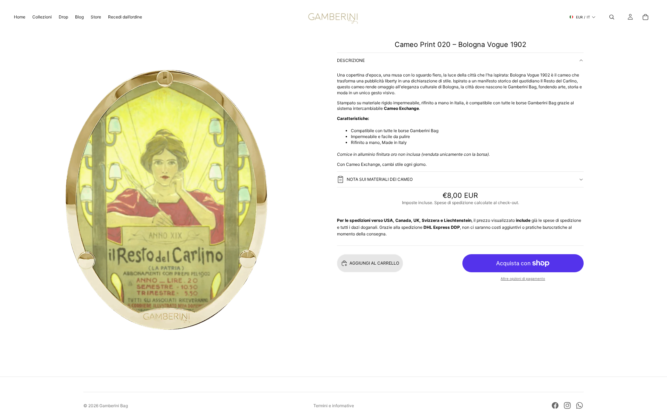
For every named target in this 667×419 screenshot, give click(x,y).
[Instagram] (567, 405)
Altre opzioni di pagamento (523, 278)
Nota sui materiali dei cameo (380, 179)
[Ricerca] (611, 17)
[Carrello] (645, 17)
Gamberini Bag (113, 405)
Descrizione (351, 60)
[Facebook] (555, 405)
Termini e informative (333, 405)
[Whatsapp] (579, 405)
